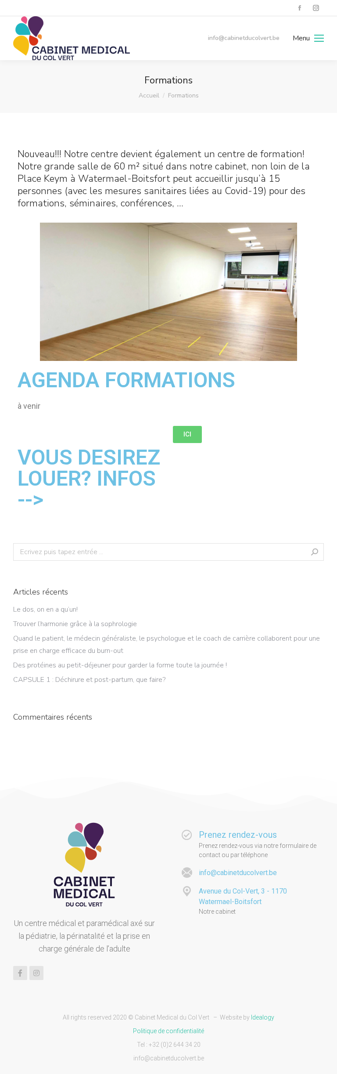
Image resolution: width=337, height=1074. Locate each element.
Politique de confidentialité (168, 1030)
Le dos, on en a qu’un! (45, 609)
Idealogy (262, 1017)
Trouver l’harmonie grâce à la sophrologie (75, 624)
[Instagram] (36, 973)
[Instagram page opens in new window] (316, 8)
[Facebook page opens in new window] (299, 8)
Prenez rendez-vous (238, 834)
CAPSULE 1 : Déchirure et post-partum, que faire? (89, 680)
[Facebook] (20, 973)
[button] (187, 434)
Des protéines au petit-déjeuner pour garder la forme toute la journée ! (120, 665)
